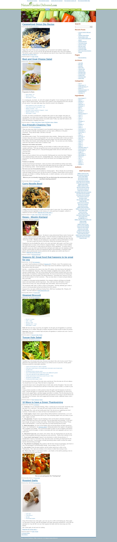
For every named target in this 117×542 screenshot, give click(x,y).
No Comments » (37, 61)
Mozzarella (80, 136)
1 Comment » (36, 26)
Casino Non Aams (83, 212)
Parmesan (36, 399)
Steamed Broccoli (31, 295)
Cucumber (80, 121)
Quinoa (80, 144)
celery (79, 116)
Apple (79, 99)
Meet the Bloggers (82, 57)
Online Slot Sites (83, 201)
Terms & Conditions (28, 538)
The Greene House (82, 43)
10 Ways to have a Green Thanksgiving (42, 402)
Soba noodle (81, 153)
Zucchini (80, 164)
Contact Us (39, 538)
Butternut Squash (82, 113)
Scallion (80, 152)
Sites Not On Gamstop (83, 204)
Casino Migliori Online (83, 210)
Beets (33, 122)
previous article (43, 427)
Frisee (79, 125)
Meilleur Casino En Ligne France (83, 208)
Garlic (33, 214)
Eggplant (80, 124)
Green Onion (81, 132)
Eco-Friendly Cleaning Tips (36, 125)
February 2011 (81, 69)
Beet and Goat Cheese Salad (37, 59)
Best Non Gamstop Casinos (83, 187)
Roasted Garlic (30, 480)
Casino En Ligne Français (83, 230)
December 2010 (81, 72)
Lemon (79, 135)
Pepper (80, 141)
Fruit (79, 83)
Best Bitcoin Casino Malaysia (83, 231)
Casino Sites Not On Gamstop (83, 182)
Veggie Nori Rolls (82, 47)
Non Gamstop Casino (83, 205)
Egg (79, 122)
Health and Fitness (82, 86)
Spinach (80, 156)
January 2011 (81, 70)
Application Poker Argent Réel (83, 236)
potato (79, 142)
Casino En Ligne (83, 222)
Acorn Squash (81, 98)
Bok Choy (80, 110)
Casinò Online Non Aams (83, 233)
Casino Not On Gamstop (83, 190)
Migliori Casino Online (83, 184)
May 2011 (80, 64)
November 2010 (81, 73)
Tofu (50, 214)
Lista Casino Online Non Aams (83, 215)
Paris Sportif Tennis (83, 216)
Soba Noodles (45, 214)
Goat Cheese (38, 122)
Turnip (79, 161)
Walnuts (56, 122)
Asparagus (80, 105)
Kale (33, 399)
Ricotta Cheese (81, 149)
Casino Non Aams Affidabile (83, 225)
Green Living (37, 181)
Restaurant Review (36, 254)
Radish (79, 146)
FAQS (35, 538)
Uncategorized (81, 91)
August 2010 (81, 78)
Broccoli (33, 334)
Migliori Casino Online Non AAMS (83, 235)
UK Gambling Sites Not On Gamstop (83, 192)
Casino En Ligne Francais (83, 227)
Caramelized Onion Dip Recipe (38, 24)
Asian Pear (80, 104)
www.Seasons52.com (43, 290)
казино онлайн (83, 221)
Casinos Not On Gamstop (83, 202)
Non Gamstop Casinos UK (83, 175)
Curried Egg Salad (82, 49)
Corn (79, 119)
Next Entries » (25, 534)
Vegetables (80, 92)
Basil (79, 107)
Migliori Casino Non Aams (83, 207)
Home (22, 538)
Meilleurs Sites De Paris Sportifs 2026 (83, 219)
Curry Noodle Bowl (32, 183)
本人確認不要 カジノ (83, 218)
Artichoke (80, 101)
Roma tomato (81, 150)
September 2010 (82, 76)
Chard (79, 118)
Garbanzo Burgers (82, 41)
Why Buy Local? (82, 46)
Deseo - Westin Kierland (35, 217)
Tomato (80, 159)
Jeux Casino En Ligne (83, 213)
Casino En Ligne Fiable (83, 228)
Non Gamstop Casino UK (83, 196)
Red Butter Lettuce (49, 122)
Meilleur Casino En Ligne (83, 173)
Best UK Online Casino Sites (83, 199)
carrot (79, 115)
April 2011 (80, 66)
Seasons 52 (47, 264)
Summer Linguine (82, 44)
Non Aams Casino (83, 198)
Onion (33, 56)
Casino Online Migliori (83, 176)
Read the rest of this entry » (29, 54)
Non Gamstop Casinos (83, 178)
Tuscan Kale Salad (32, 337)
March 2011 (81, 67)
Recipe (36, 56)
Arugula (80, 102)
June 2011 (80, 63)
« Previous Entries (26, 533)
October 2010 (81, 75)
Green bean (81, 130)
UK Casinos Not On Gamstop (83, 181)
